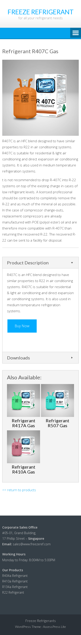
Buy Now (22, 325)
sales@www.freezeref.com (32, 544)
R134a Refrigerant (15, 587)
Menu (75, 33)
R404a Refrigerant (15, 575)
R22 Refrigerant (13, 592)
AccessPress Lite (54, 627)
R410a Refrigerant (15, 581)
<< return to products (19, 490)
